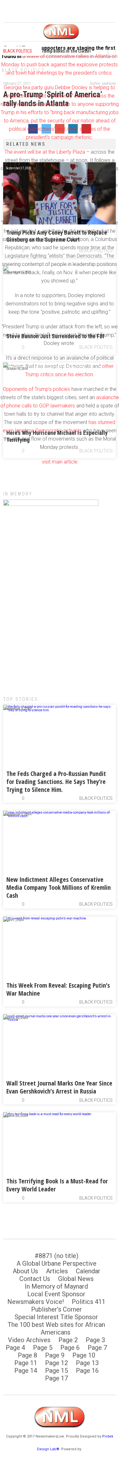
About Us (25, 1271)
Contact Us (34, 1279)
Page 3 (95, 1340)
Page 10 (83, 1355)
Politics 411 (88, 1302)
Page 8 (27, 1355)
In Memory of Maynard (56, 1286)
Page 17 (56, 1378)
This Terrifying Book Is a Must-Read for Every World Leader (57, 1185)
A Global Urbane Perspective (56, 1263)
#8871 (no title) (56, 1256)
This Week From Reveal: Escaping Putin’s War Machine (58, 989)
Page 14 (25, 1370)
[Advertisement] (59, 621)
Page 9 (54, 1355)
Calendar (88, 1271)
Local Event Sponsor (56, 1294)
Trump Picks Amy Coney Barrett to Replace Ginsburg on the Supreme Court (56, 236)
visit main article (59, 462)
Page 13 (87, 1363)
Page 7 (97, 1347)
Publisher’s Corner (56, 1309)
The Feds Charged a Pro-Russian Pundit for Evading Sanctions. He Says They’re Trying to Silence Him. (56, 781)
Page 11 (25, 1363)
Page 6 (70, 1347)
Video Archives (29, 1340)
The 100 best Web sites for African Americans (56, 1328)
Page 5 (42, 1347)
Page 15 (56, 1370)
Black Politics (96, 250)
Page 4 (15, 1347)
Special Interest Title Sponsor (56, 1317)
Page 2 (68, 1340)
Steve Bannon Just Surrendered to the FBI (55, 336)
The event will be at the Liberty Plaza (44, 152)
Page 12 (56, 1363)
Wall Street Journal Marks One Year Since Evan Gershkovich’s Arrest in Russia (59, 1087)
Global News (76, 1279)
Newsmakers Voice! (35, 1302)
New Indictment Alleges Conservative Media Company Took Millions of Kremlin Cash (58, 887)
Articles (57, 1271)
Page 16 (87, 1370)
